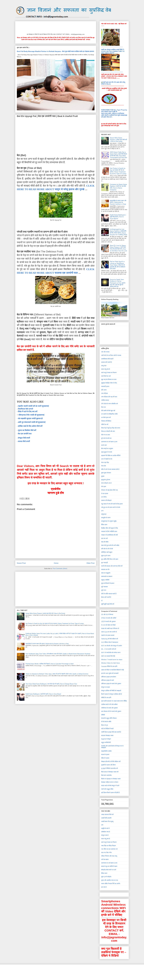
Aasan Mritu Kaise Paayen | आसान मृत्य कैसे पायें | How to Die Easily (45, 613)
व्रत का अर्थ (104, 538)
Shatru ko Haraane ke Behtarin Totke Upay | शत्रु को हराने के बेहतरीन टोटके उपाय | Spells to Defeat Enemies (57, 674)
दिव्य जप (103, 407)
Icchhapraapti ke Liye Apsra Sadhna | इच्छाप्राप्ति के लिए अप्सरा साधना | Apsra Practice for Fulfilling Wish (118, 231)
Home (56, 563)
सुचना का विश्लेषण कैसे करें (27, 430)
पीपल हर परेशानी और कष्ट (108, 431)
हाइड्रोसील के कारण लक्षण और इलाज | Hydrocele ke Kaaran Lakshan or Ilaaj (47, 643)
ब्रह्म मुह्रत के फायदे (106, 452)
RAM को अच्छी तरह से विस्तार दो (110, 628)
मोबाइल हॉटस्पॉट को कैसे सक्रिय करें (110, 761)
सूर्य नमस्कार (104, 587)
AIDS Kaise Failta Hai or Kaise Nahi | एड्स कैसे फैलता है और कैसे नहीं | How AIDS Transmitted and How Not (118, 154)
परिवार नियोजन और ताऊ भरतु (109, 856)
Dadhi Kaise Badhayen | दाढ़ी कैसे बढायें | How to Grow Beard (43, 694)
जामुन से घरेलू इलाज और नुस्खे (69, 189)
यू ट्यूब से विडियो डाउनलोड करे (109, 768)
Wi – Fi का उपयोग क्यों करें (108, 649)
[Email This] (21, 498)
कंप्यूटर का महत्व (105, 687)
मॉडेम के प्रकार (105, 758)
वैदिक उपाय (104, 524)
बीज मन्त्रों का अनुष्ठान (107, 448)
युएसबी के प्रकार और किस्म (108, 765)
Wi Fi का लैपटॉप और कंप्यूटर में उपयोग (111, 646)
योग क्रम (103, 486)
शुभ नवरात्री (104, 562)
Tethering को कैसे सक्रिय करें (109, 639)
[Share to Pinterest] (29, 498)
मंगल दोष (103, 466)
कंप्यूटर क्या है (104, 835)
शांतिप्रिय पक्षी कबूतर (106, 552)
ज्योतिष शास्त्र (105, 400)
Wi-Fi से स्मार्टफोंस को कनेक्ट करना (110, 652)
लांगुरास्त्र (103, 514)
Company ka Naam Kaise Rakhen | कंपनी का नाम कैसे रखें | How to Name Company (118, 186)
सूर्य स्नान (103, 590)
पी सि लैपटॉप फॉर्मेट (106, 721)
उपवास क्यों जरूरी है (106, 362)
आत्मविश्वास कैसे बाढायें (107, 359)
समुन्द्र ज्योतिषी (105, 580)
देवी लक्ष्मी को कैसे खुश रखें (108, 410)
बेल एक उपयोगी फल (25, 434)
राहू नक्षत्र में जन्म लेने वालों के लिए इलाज (112, 504)
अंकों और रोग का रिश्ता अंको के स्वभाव (111, 355)
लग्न (102, 511)
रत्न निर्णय (104, 497)
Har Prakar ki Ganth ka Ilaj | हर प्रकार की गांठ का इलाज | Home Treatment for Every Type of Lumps (55, 623)
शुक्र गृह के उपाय (105, 555)
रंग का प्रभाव (104, 493)
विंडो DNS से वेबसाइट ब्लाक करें (109, 772)
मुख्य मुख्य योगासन (106, 473)
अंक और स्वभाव (105, 352)
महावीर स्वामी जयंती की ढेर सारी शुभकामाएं (33, 406)
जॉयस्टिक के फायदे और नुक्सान (109, 708)
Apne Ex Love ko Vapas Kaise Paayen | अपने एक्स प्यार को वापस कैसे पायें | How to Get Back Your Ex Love (118, 248)
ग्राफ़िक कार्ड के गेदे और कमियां (109, 704)
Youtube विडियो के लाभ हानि (109, 666)
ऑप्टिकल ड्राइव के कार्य (107, 680)
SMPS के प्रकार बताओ (107, 635)
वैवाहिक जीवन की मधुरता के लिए (109, 528)
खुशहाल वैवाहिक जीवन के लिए (109, 383)
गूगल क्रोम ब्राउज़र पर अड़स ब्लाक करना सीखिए (114, 701)
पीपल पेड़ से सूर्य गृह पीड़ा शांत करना (110, 428)
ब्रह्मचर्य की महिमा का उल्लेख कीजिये (110, 455)
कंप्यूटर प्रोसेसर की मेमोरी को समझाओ (111, 690)
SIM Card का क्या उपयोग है (109, 632)
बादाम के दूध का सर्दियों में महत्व (109, 866)
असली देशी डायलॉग (106, 818)
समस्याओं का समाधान (106, 576)
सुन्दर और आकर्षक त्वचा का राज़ (109, 880)
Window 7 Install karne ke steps (111, 659)
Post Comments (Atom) (60, 568)
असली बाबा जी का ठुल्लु (107, 821)
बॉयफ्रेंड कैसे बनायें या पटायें (108, 870)
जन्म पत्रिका (104, 393)
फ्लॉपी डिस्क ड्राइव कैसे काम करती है (111, 732)
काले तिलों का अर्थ (106, 376)
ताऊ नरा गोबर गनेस (106, 852)
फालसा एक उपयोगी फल (66, 272)
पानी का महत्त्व (104, 859)
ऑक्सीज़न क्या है (105, 832)
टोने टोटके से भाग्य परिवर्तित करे (109, 403)
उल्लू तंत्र (103, 365)
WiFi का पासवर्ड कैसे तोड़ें (108, 656)
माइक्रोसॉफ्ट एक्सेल (106, 751)
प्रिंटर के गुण (104, 725)
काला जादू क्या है (105, 369)
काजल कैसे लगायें (24, 441)
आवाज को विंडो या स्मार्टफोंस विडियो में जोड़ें (112, 670)
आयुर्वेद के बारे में (105, 828)
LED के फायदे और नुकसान (108, 621)
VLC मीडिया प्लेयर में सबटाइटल (109, 642)
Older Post (90, 563)
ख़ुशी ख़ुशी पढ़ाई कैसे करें (107, 604)
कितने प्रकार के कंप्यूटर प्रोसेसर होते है (111, 694)
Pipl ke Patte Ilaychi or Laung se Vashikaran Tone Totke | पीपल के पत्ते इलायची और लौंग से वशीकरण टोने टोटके (117, 265)
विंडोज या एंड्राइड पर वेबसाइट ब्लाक (110, 779)
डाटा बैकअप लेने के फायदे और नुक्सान (111, 711)
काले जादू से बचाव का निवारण (109, 372)
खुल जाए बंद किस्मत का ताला (108, 379)
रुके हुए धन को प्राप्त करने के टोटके (110, 507)
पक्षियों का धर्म (104, 424)
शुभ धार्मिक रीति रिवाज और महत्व (109, 559)
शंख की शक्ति (104, 542)
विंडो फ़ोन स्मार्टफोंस (106, 775)
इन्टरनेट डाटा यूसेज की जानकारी (109, 673)
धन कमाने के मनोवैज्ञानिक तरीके (109, 414)
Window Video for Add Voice (110, 663)
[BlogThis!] (23, 498)
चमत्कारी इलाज (105, 386)
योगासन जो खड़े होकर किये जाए (109, 490)
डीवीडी (103, 715)
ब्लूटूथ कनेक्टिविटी (106, 742)
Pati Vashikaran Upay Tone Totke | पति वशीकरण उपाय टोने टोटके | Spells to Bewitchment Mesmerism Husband (58, 654)
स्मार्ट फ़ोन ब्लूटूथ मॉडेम (107, 789)
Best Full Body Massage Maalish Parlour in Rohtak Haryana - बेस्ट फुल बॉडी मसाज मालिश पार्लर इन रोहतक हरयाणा (55, 51)
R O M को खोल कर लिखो (108, 625)
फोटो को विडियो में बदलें (107, 728)
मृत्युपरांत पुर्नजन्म (105, 480)
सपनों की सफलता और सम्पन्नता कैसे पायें (111, 566)
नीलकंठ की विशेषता (106, 421)
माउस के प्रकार (105, 754)
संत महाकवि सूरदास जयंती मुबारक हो (30, 418)
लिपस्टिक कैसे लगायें (25, 409)
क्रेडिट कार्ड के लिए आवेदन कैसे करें (30, 426)
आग (102, 825)
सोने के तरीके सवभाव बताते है (108, 593)
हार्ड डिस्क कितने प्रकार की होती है (110, 792)
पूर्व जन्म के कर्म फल (106, 438)
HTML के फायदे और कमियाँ (108, 618)
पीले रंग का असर (105, 435)
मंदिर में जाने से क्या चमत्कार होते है (110, 469)
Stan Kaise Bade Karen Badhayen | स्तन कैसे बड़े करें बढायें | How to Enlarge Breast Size (51, 684)
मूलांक (102, 476)
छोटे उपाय (103, 390)
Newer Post (21, 563)
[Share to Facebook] (27, 498)
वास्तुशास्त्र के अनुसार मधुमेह (108, 521)
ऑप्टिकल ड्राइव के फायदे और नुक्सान (111, 683)
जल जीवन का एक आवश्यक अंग (109, 849)
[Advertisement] (55, 26)
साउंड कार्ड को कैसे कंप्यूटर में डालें (110, 785)
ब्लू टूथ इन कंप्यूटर (106, 739)
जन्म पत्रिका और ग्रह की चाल (109, 397)
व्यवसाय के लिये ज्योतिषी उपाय (109, 531)
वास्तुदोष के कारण (105, 517)
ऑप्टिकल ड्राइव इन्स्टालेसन (108, 677)
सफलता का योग (105, 569)
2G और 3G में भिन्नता (107, 614)
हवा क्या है (103, 887)
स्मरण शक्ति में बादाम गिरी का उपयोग (110, 883)
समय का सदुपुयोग (105, 573)
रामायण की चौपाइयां (106, 500)
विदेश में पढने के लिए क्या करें (27, 411)
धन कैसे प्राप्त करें (106, 417)
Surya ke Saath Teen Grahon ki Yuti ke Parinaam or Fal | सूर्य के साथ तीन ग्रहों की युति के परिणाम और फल (117, 283)
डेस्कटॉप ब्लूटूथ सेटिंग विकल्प (109, 718)
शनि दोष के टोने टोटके (107, 549)
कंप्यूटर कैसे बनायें (24, 438)
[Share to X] (25, 498)
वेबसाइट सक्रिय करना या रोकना (109, 782)
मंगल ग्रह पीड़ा (105, 462)
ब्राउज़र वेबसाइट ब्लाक (107, 735)
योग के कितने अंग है (106, 483)
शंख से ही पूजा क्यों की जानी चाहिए (110, 545)
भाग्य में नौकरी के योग (106, 459)
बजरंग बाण (104, 445)
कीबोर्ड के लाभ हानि (106, 697)
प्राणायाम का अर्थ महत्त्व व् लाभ (109, 441)
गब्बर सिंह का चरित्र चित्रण (108, 845)
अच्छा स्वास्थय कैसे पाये (107, 814)
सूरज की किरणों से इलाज (107, 583)
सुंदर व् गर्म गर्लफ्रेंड (106, 877)
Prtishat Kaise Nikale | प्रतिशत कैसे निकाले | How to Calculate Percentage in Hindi (49, 664)
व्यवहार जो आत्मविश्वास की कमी (109, 535)
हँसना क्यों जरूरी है (106, 597)
